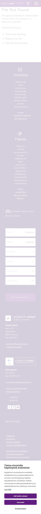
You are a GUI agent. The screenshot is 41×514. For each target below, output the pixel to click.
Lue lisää (7, 489)
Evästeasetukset (20, 509)
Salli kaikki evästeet (20, 496)
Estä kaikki (20, 502)
